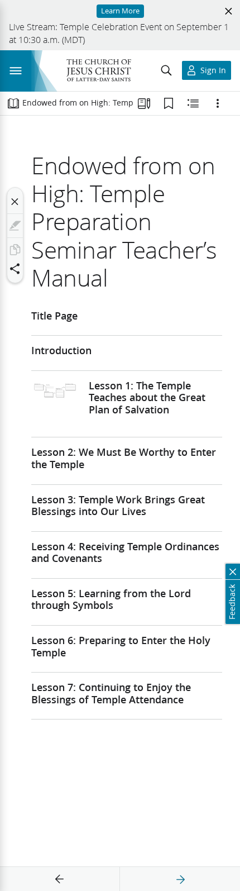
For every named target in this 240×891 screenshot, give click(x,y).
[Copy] (15, 249)
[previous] (60, 879)
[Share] (15, 268)
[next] (180, 879)
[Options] (218, 103)
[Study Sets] (144, 103)
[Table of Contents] (13, 103)
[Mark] (15, 225)
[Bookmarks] (168, 103)
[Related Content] (193, 103)
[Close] (15, 201)
